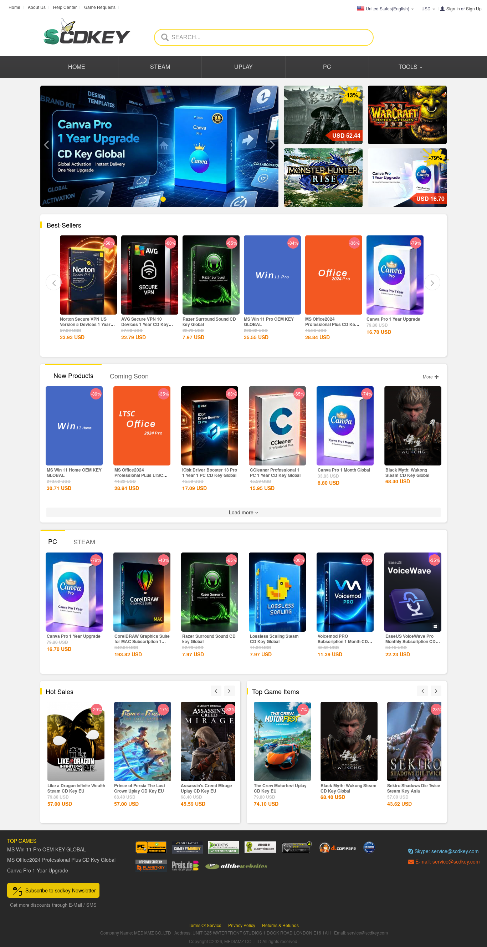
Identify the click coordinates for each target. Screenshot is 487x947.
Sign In (453, 8)
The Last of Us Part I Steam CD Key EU (414, 788)
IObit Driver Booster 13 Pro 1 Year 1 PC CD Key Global (209, 472)
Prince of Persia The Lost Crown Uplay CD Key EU (72, 788)
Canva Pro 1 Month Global (344, 470)
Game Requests (100, 7)
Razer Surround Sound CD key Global (148, 321)
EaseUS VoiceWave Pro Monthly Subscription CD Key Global (410, 641)
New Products (73, 375)
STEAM (160, 66)
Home (14, 7)
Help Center (65, 7)
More (428, 376)
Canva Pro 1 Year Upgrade (332, 319)
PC (327, 66)
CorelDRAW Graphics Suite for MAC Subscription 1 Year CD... (142, 641)
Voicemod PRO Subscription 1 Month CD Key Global (343, 641)
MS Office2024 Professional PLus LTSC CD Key (138, 475)
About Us (37, 7)
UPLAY (243, 66)
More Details (88, 308)
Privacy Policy (241, 925)
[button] (46, 144)
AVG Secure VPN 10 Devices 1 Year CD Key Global (83, 324)
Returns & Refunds (280, 925)
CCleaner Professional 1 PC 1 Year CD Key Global (275, 472)
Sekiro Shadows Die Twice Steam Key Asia (347, 788)
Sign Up (474, 8)
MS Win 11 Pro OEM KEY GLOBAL (207, 321)
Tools (409, 66)
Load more (242, 512)
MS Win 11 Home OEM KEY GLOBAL (74, 472)
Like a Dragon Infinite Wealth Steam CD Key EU (210, 788)
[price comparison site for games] (297, 847)
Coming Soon (129, 375)
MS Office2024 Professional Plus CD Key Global (270, 324)
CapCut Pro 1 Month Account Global (386, 321)
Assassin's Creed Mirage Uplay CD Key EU (139, 788)
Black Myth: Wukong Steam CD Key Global (407, 472)
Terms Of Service (205, 925)
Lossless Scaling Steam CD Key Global (274, 639)
